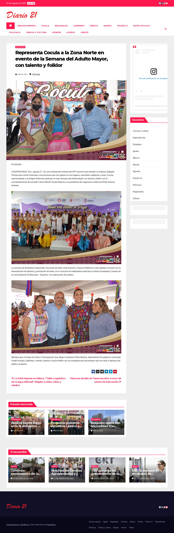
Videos (85, 32)
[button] (166, 29)
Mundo (108, 26)
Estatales (137, 144)
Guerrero (78, 26)
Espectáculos (141, 26)
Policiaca (15, 32)
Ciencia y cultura (36, 32)
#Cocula (36, 74)
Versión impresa (26, 26)
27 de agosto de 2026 (23, 478)
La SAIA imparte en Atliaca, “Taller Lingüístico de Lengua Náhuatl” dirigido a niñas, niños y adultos (38, 382)
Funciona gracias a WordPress (18, 525)
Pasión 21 (122, 26)
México (94, 26)
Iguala (45, 26)
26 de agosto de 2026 (104, 478)
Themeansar (50, 525)
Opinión (56, 32)
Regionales (61, 26)
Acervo (71, 32)
